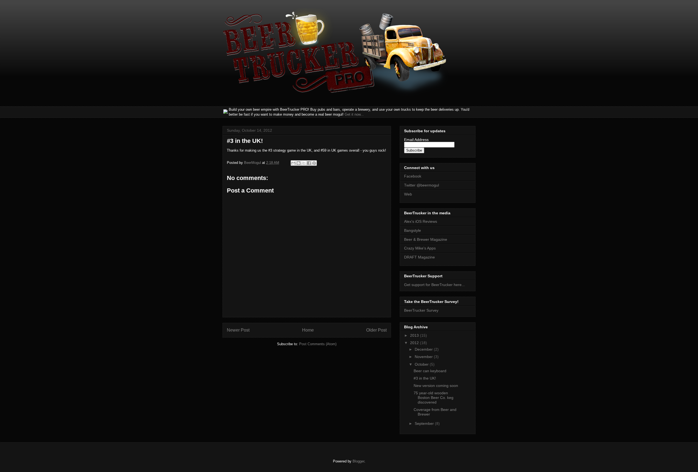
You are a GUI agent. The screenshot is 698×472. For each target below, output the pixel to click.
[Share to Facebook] (309, 163)
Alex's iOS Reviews (420, 221)
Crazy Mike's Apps (420, 248)
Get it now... (354, 114)
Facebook (412, 176)
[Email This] (293, 163)
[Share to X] (303, 163)
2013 (415, 335)
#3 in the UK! (425, 378)
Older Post (376, 330)
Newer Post (238, 330)
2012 (415, 343)
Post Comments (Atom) (317, 344)
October (422, 364)
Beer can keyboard (430, 371)
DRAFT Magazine (419, 257)
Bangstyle (412, 230)
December (424, 349)
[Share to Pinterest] (314, 163)
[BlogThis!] (298, 163)
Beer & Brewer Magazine (425, 239)
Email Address (416, 139)
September (425, 423)
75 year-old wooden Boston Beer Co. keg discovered (433, 397)
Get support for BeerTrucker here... (434, 284)
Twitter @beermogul (421, 185)
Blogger (358, 461)
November (424, 356)
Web (408, 194)
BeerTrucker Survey (421, 310)
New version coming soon (436, 385)
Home (308, 330)
